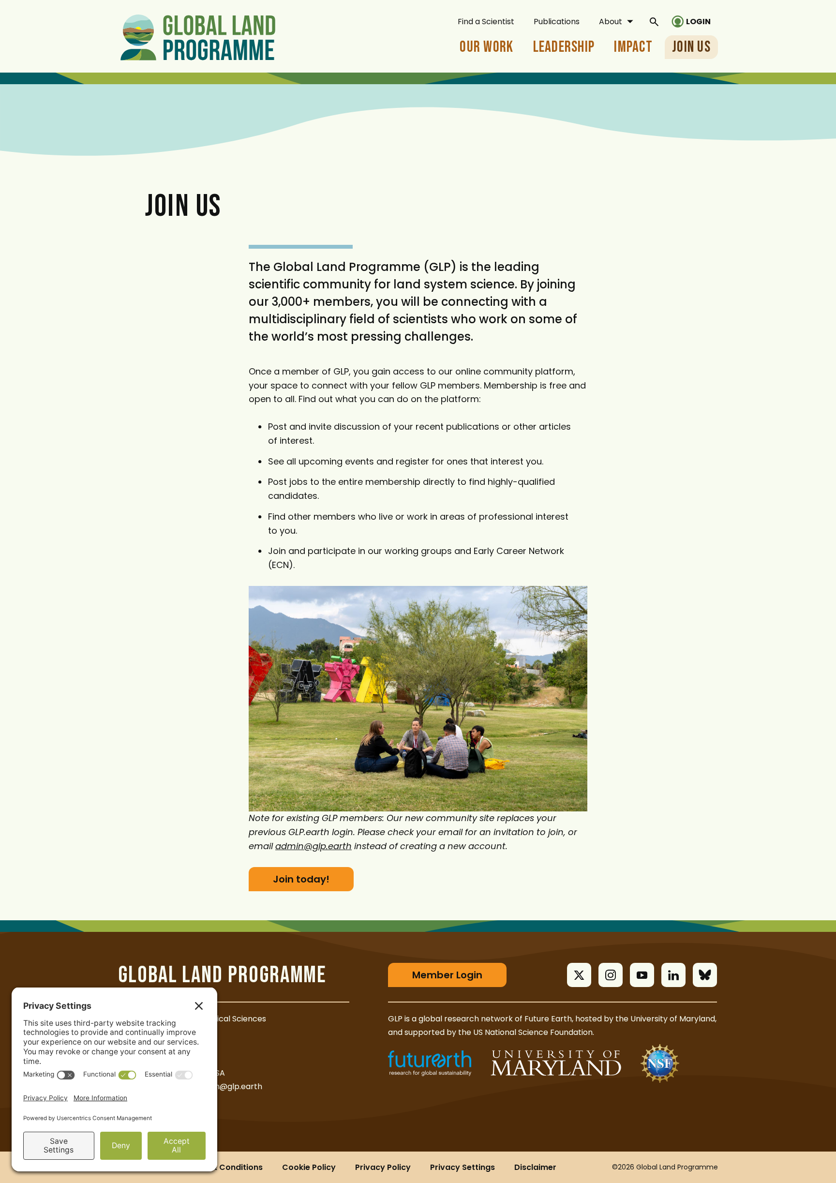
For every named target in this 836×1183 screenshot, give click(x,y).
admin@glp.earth (229, 1086)
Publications (557, 21)
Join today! (301, 879)
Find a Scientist (486, 21)
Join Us (691, 47)
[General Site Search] (654, 21)
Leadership (564, 47)
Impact (633, 47)
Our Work (486, 47)
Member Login (447, 975)
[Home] (198, 36)
